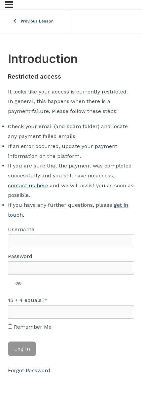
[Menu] (9, 4)
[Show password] (18, 283)
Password (20, 256)
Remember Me (32, 327)
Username (21, 229)
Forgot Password (29, 370)
